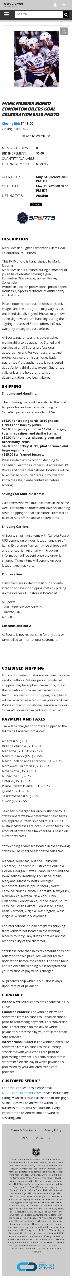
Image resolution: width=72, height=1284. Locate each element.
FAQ (25, 1138)
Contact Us (43, 1138)
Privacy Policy (52, 1130)
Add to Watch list (37, 136)
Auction (42, 196)
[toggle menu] (7, 14)
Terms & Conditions (23, 1130)
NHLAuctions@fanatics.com (21, 1093)
